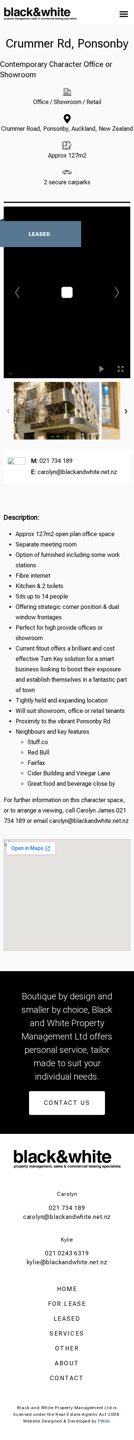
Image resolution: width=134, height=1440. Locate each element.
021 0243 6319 (67, 1253)
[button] (124, 14)
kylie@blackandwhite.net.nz (67, 1262)
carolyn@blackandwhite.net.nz (77, 472)
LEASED (67, 1318)
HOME (67, 1289)
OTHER (67, 1348)
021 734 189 (56, 460)
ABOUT (67, 1363)
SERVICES (67, 1333)
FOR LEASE (67, 1303)
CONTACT (67, 1378)
